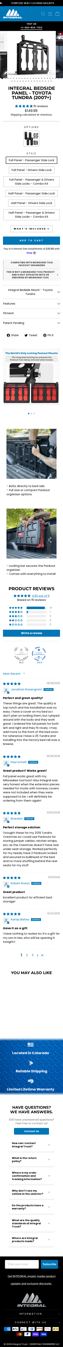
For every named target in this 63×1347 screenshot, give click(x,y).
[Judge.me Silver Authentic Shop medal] (21, 654)
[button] (24, 106)
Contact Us (31, 1131)
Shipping (16, 114)
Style (31, 153)
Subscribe (49, 1264)
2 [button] (27, 955)
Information (30, 1314)
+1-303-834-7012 (31, 27)
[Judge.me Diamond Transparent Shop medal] (39, 654)
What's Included (30, 228)
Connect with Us (31, 1322)
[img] (12, 684)
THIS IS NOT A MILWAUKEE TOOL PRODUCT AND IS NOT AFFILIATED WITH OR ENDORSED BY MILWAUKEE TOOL (30, 275)
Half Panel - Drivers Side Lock (31, 203)
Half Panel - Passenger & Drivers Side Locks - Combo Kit (32, 215)
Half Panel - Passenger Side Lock (31, 193)
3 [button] (32, 955)
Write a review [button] (31, 633)
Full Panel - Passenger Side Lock (31, 160)
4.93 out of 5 (41, 596)
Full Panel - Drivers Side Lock (32, 170)
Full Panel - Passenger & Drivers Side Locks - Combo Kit (31, 182)
